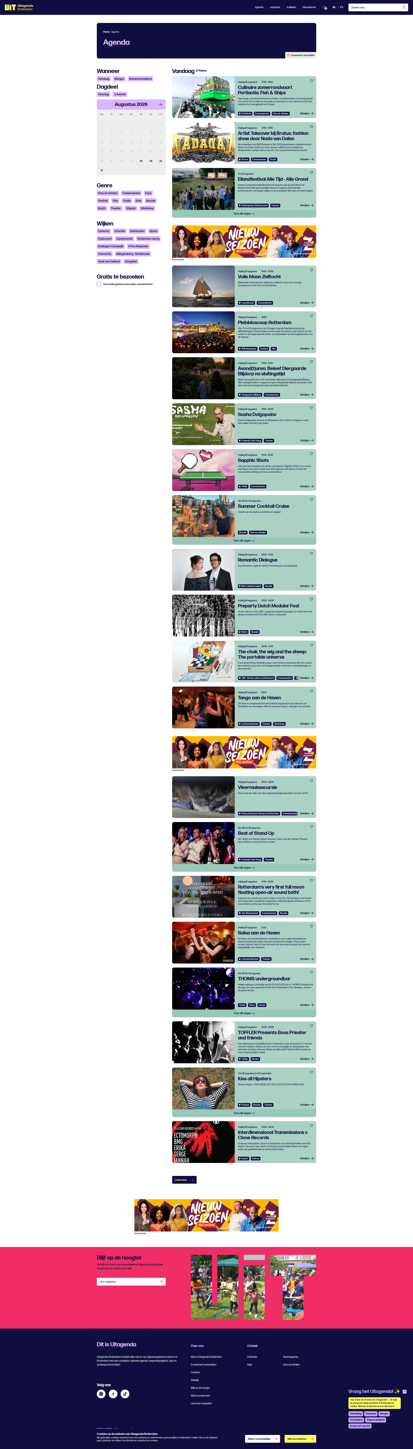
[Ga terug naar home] (19, 7)
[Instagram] (101, 1394)
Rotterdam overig (148, 238)
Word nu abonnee (200, 1395)
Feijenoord (104, 238)
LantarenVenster (250, 724)
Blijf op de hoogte (200, 1388)
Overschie (104, 254)
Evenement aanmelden (303, 55)
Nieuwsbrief (309, 7)
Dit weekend (356, 1419)
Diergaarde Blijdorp (251, 394)
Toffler (245, 1059)
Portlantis (246, 113)
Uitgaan (131, 208)
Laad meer (181, 1180)
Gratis (127, 201)
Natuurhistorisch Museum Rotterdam (260, 813)
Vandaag (103, 79)
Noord (153, 231)
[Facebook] (113, 1394)
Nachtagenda (290, 1357)
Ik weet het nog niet (360, 1426)
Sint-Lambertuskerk (251, 586)
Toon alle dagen (243, 213)
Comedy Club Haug (251, 440)
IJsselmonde (124, 238)
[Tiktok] (125, 1394)
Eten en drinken (108, 193)
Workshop (147, 208)
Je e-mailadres (108, 1281)
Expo (148, 193)
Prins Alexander (138, 246)
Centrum (103, 231)
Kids (138, 201)
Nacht (102, 208)
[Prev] (102, 104)
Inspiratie (275, 7)
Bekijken (305, 113)
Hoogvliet (131, 261)
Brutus (245, 159)
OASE (244, 486)
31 (102, 170)
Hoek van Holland (109, 261)
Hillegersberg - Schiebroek (133, 254)
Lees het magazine (201, 1403)
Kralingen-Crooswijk (110, 246)
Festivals (252, 1357)
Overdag (103, 94)
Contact (195, 1372)
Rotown (245, 1105)
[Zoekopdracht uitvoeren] (404, 7)
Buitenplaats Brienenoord (254, 205)
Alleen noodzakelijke (259, 1439)
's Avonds (120, 94)
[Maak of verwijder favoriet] (311, 80)
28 (141, 161)
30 (160, 161)
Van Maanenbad (250, 913)
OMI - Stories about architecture (258, 678)
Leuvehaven (248, 303)
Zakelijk (195, 1380)
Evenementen (131, 193)
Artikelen (291, 7)
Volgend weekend (375, 1419)
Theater (116, 208)
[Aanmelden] (162, 1282)
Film (115, 201)
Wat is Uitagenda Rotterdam (206, 1357)
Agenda (259, 7)
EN (341, 7)
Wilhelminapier (249, 348)
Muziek (150, 201)
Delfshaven (137, 231)
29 (151, 161)
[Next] (160, 104)
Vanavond (371, 1413)
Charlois (119, 231)
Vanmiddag (356, 1413)
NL (334, 7)
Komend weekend (140, 79)
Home (106, 32)
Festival (103, 201)
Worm (244, 632)
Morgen (119, 79)
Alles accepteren (297, 1439)
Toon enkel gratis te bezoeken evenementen (128, 284)
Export (245, 1158)
